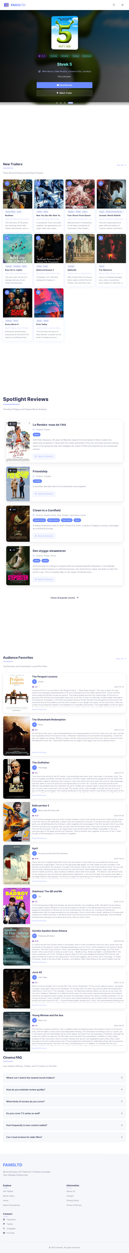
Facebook (11, 1219)
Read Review (66, 85)
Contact (70, 1196)
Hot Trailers (8, 1191)
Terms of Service (74, 1205)
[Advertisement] (64, 134)
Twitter (10, 1224)
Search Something (11, 1205)
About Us (71, 1191)
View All (119, 659)
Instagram (11, 1228)
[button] (57, 103)
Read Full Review (39, 709)
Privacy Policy (73, 1200)
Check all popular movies (63, 597)
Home (5, 1200)
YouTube (11, 1233)
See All (120, 165)
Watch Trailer (65, 93)
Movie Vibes (8, 1196)
